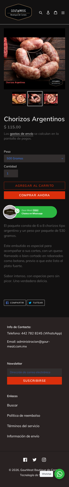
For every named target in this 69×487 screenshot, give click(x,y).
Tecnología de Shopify (34, 475)
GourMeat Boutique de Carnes (40, 470)
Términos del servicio (23, 426)
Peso (7, 151)
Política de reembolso (23, 415)
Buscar (12, 405)
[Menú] (63, 12)
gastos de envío (21, 134)
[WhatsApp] (59, 474)
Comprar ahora (34, 195)
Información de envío (23, 436)
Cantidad (10, 166)
